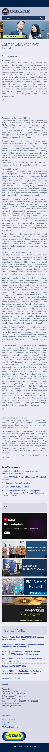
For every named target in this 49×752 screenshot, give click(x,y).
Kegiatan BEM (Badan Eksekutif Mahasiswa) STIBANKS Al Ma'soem (24, 478)
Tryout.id (5, 724)
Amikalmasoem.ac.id (9, 722)
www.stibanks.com (15, 703)
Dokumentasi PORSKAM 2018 (14, 666)
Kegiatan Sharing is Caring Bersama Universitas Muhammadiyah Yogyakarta (20, 472)
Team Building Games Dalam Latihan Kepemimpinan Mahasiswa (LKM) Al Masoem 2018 (23, 645)
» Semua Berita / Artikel (11, 678)
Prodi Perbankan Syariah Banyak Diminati (17, 483)
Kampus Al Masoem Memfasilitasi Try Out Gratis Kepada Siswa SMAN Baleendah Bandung (21, 672)
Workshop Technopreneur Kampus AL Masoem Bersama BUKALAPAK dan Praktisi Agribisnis (21, 652)
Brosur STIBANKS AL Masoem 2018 (15, 487)
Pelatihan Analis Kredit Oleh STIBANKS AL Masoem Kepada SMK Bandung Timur (23, 638)
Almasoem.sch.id (8, 720)
